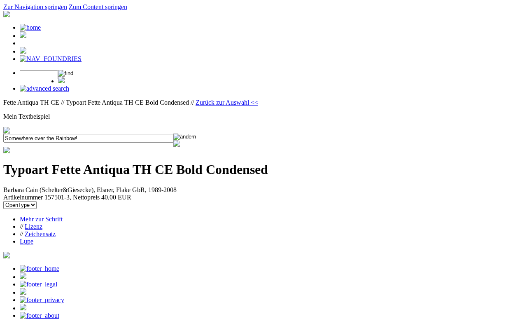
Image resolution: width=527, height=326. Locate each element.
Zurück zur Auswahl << (227, 102)
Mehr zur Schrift (41, 219)
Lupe (26, 241)
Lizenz (33, 226)
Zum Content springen (98, 6)
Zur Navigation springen (35, 6)
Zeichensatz (40, 233)
